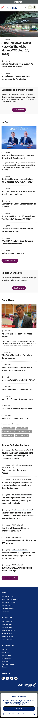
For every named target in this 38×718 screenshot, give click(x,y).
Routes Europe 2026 (21, 435)
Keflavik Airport (17, 537)
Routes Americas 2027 (9, 602)
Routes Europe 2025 (8, 431)
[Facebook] (11, 678)
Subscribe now (19, 110)
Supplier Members (7, 633)
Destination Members (8, 630)
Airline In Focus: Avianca (13, 253)
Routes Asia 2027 (7, 605)
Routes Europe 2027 (8, 608)
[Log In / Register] (34, 7)
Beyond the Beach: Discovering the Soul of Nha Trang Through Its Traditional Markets (17, 456)
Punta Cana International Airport (22, 479)
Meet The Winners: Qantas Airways (17, 399)
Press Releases (6, 658)
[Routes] (9, 7)
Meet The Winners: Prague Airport (17, 408)
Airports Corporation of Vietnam (22, 495)
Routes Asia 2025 (21, 428)
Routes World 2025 (8, 428)
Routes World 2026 (7, 596)
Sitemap (4, 667)
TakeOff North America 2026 (10, 599)
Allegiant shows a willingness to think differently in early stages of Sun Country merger (18, 555)
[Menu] (30, 7)
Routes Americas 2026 (24, 431)
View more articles (10, 261)
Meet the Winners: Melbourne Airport (18, 380)
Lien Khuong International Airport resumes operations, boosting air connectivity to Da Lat (17, 500)
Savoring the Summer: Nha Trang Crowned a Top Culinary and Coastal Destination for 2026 (18, 516)
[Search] (25, 7)
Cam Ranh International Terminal (22, 450)
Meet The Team (6, 655)
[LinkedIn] (3, 678)
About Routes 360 (7, 621)
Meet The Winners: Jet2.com (15, 418)
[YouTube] (16, 678)
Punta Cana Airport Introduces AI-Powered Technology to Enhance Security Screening (17, 485)
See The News (19, 288)
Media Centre (6, 661)
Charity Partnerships (8, 664)
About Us (4, 649)
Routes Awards (6, 611)
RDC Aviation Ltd (17, 525)
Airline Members (7, 624)
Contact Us (5, 652)
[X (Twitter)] (7, 678)
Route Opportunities (8, 639)
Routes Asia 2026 (7, 435)
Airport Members (7, 627)
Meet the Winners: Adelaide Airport (17, 389)
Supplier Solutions (7, 636)
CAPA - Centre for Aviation (20, 550)
